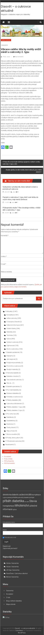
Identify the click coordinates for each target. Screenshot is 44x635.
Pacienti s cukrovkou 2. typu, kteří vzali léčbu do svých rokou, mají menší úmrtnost (20, 198)
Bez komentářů (19, 56)
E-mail (3, 264)
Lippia (5, 497)
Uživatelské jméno (9, 522)
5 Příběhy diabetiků (11, 400)
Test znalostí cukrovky (14, 380)
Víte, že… (9, 383)
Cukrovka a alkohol (21, 573)
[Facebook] (3, 147)
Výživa (9, 339)
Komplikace (11, 315)
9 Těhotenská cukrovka (13, 441)
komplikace (36, 495)
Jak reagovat (11, 359)
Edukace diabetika (13, 393)
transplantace (8, 506)
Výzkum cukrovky (12, 342)
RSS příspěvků (9, 461)
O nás (8, 597)
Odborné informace (13, 325)
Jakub (14, 192)
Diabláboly (10, 417)
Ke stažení (7, 456)
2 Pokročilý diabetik (11, 373)
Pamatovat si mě (10, 537)
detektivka (7, 494)
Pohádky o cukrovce (13, 397)
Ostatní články (11, 328)
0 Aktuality (8, 311)
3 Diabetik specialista (12, 386)
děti (30, 494)
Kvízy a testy (8, 459)
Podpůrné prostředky (14, 362)
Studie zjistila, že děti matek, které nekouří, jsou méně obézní (24, 171)
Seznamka (15, 563)
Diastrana (10, 424)
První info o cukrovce (14, 366)
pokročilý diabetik (23, 497)
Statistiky (10, 332)
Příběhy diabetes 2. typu (14, 410)
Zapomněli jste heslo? (10, 548)
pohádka (14, 497)
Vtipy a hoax (11, 431)
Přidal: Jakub (6, 56)
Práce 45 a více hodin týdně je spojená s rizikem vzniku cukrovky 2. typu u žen (21, 163)
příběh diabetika (13, 501)
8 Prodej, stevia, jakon (12, 438)
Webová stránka (6, 272)
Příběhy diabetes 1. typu (14, 407)
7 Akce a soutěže (11, 434)
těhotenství (22, 505)
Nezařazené (9, 444)
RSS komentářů (9, 463)
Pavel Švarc (10, 573)
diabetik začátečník (20, 494)
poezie (9, 497)
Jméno (4, 256)
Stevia (33, 501)
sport (27, 501)
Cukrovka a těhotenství (14, 403)
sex (25, 501)
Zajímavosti (11, 345)
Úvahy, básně (11, 427)
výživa (15, 509)
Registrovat (6, 546)
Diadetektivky (11, 420)
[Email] (11, 147)
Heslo (5, 530)
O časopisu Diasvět (13, 322)
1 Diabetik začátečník (12, 352)
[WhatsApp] (7, 147)
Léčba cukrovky (6, 40)
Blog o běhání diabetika (14, 601)
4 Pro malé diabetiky (12, 390)
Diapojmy (10, 356)
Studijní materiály (12, 369)
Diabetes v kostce (12, 376)
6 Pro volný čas (10, 414)
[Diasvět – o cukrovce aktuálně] (3, 22)
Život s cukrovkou (13, 349)
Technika (10, 335)
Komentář (5, 235)
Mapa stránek (10, 604)
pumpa (31, 497)
